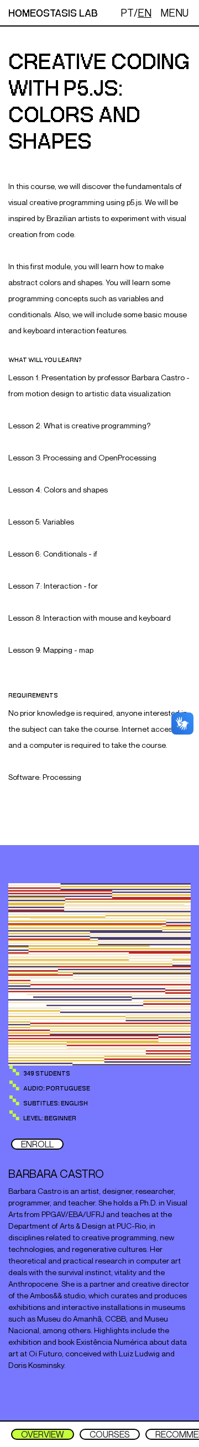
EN (144, 13)
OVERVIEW (42, 1434)
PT (127, 13)
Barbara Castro (56, 1174)
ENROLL (37, 1144)
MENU (174, 13)
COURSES (110, 1434)
